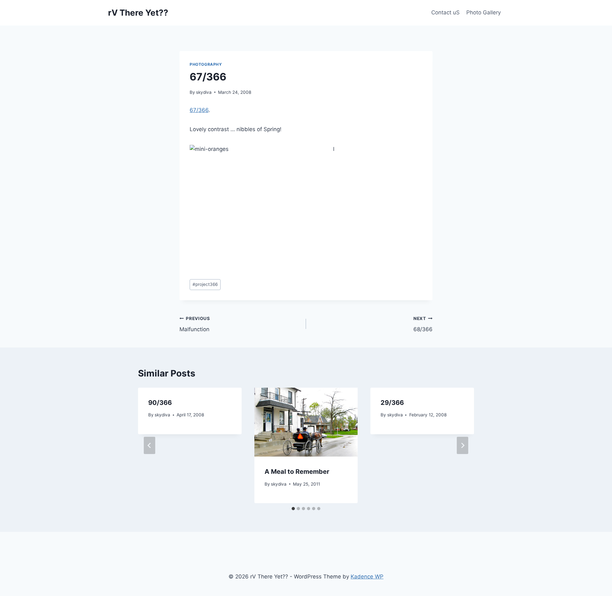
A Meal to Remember (297, 471)
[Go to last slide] (149, 445)
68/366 (423, 324)
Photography (206, 64)
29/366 (392, 402)
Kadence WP (367, 576)
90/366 (160, 402)
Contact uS (445, 12)
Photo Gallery (483, 12)
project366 (205, 284)
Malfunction (194, 324)
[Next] (462, 445)
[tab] (293, 508)
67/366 (199, 110)
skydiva (204, 92)
